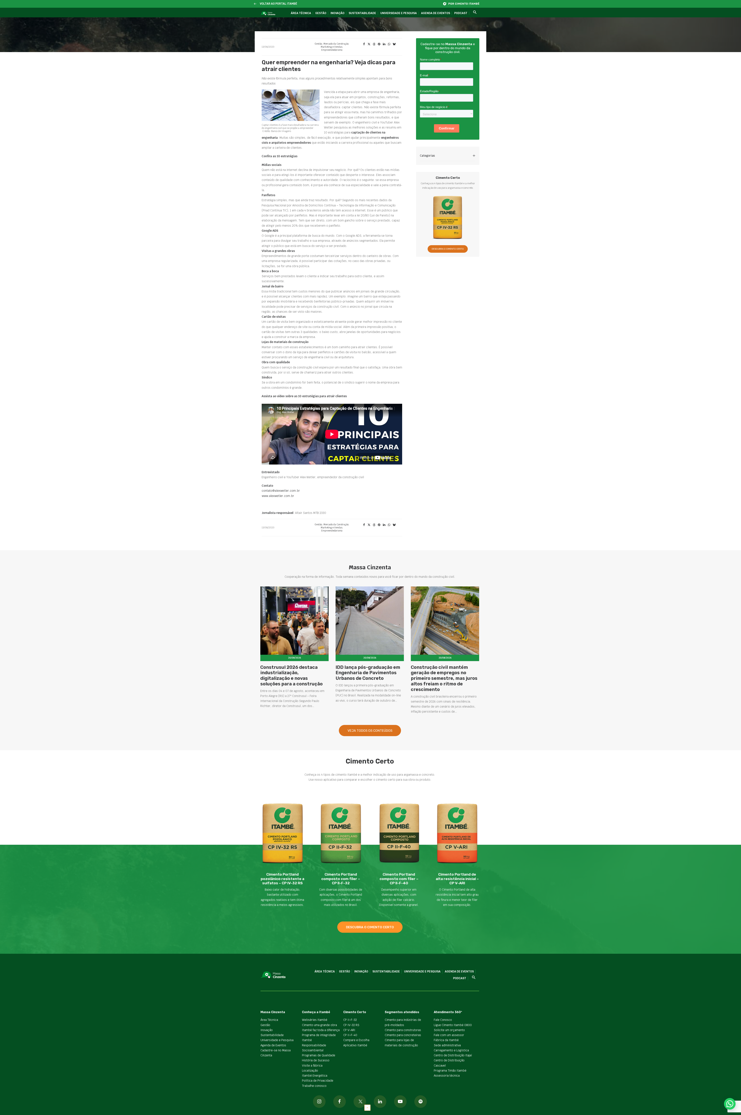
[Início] (463, 3)
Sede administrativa (447, 1045)
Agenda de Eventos (435, 13)
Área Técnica (301, 13)
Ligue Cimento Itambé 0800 (453, 1025)
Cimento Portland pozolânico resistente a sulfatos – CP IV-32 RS (282, 878)
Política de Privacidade (317, 1080)
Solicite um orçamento (449, 1030)
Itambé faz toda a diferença (321, 1030)
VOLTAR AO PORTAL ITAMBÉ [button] (278, 3)
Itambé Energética (314, 1075)
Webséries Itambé (314, 1020)
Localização (310, 1070)
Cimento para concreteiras (403, 1035)
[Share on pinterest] (379, 44)
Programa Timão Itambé (450, 1070)
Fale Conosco (443, 1020)
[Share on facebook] (364, 44)
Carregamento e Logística (451, 1050)
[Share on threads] (374, 44)
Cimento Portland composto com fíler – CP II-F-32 (340, 878)
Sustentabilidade (362, 13)
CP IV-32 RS (351, 1025)
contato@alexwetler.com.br (281, 490)
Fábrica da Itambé (446, 1040)
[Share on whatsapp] (389, 44)
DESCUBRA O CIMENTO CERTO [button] (448, 249)
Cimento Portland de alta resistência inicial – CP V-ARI (457, 878)
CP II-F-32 (350, 1020)
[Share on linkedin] (384, 44)
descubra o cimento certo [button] (370, 927)
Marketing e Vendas (331, 46)
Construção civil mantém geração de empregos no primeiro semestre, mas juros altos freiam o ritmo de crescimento (444, 678)
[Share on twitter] (369, 44)
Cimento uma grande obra (319, 1025)
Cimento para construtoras (403, 1030)
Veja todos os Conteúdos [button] (370, 730)
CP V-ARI (349, 1030)
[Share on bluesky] (394, 44)
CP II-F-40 (350, 1035)
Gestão (320, 13)
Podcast (460, 13)
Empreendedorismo (331, 50)
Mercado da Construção (336, 43)
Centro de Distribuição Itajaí (453, 1055)
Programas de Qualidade (318, 1055)
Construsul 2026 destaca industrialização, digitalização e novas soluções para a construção (291, 676)
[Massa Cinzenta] (267, 13)
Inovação (337, 13)
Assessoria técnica (447, 1075)
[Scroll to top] (367, 1107)
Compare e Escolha (356, 1040)
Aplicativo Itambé (355, 1045)
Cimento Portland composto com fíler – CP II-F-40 (399, 878)
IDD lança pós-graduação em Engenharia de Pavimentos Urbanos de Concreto (368, 673)
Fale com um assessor (449, 1035)
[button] (255, 4)
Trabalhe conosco (314, 1086)
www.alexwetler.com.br (278, 496)
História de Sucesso (315, 1060)
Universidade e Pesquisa (398, 13)
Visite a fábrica (312, 1065)
